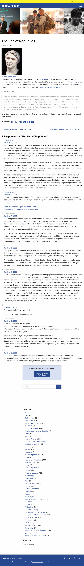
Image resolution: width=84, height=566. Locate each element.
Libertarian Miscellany (33, 460)
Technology (29, 507)
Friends (27, 447)
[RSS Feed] (79, 1)
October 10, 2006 (10, 143)
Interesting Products (32, 455)
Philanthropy (29, 475)
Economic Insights (32, 428)
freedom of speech (32, 444)
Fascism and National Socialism (37, 431)
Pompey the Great (9, 77)
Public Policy (30, 496)
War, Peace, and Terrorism (35, 536)
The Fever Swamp (31, 510)
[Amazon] (75, 1)
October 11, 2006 (10, 216)
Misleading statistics (32, 468)
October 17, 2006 (10, 272)
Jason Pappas (9, 140)
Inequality (28, 452)
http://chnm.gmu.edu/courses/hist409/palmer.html (23, 209)
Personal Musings (31, 473)
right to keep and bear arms (35, 499)
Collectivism (29, 418)
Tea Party (28, 504)
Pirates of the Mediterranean (50, 87)
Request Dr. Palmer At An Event (42, 374)
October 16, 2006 (10, 248)
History (27, 449)
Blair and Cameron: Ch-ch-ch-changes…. (65, 129)
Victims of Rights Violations (35, 531)
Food (26, 436)
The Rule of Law (31, 517)
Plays (27, 481)
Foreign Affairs (30, 439)
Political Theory (31, 483)
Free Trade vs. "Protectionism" (36, 442)
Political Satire (32, 489)
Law (26, 457)
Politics (27, 486)
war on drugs (30, 533)
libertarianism (30, 462)
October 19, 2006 (10, 353)
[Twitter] (72, 1)
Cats (26, 415)
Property (28, 494)
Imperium (78, 82)
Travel (27, 523)
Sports (27, 502)
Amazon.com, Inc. (37, 562)
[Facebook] (68, 1)
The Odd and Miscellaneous (35, 515)
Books (27, 413)
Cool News (29, 421)
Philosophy (29, 478)
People (27, 470)
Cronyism (28, 426)
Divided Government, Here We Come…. (18, 129)
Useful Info (29, 528)
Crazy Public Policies (33, 423)
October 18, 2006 (10, 321)
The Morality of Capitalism (35, 512)
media (27, 465)
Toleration (28, 520)
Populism (28, 491)
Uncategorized (30, 525)
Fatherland (43, 79)
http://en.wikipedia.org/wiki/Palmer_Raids (20, 207)
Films (27, 434)
